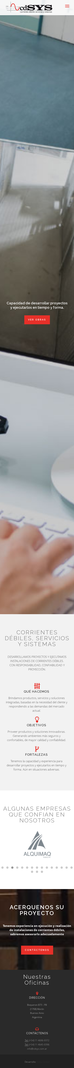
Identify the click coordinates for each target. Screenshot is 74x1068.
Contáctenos (37, 950)
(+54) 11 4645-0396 (39, 1044)
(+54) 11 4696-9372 (39, 1040)
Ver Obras (37, 319)
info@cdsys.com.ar (37, 1048)
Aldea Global (43, 1061)
